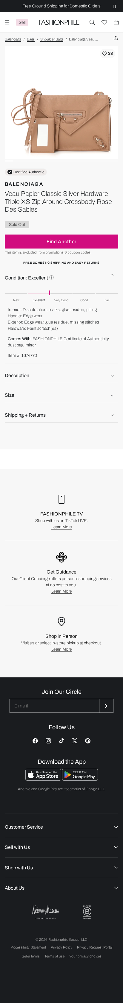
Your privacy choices (85, 956)
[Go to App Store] (43, 779)
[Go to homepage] (59, 22)
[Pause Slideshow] (114, 6)
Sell (22, 22)
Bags (31, 39)
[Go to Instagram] (48, 740)
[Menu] (7, 22)
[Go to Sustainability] (87, 912)
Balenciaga (13, 39)
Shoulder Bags (51, 39)
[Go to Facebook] (35, 740)
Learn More (61, 527)
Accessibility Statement (28, 947)
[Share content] (115, 38)
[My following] (104, 22)
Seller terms (31, 956)
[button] (92, 22)
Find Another (61, 241)
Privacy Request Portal (94, 947)
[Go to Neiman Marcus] (45, 912)
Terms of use (54, 956)
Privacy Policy (61, 947)
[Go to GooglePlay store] (80, 779)
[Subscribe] (105, 706)
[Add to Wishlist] (107, 53)
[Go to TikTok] (61, 740)
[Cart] (116, 22)
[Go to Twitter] (74, 740)
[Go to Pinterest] (87, 740)
